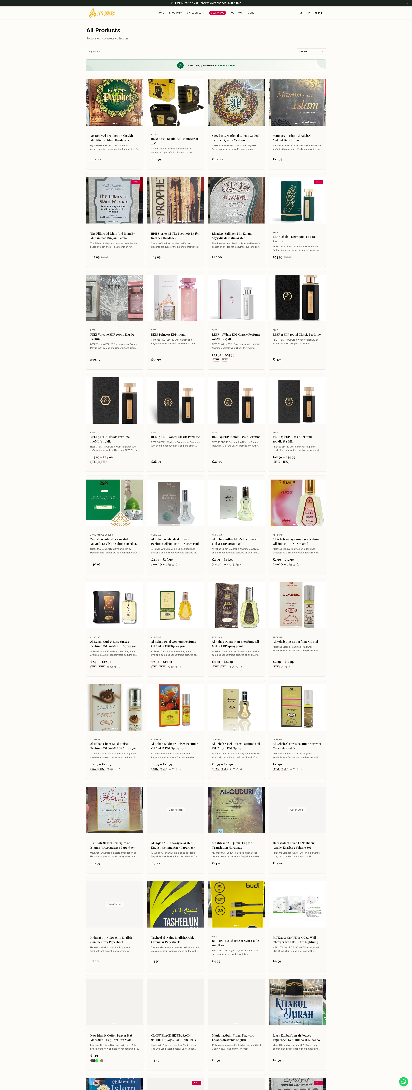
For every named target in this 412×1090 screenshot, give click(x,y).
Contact (237, 13)
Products (175, 13)
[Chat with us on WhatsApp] (403, 1081)
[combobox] (311, 51)
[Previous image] (90, 102)
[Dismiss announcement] (407, 3)
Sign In (319, 12)
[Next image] (139, 102)
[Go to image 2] (116, 123)
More (251, 13)
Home (161, 13)
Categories (194, 13)
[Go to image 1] (113, 123)
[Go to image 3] (178, 524)
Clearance (217, 13)
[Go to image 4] (300, 524)
